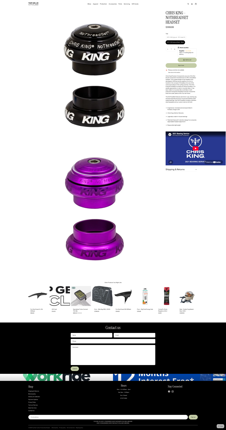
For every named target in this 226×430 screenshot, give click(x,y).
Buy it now (181, 65)
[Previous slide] (29, 296)
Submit (75, 368)
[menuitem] (89, 4)
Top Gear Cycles (36, 427)
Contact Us (31, 410)
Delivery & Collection (34, 396)
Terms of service (71, 427)
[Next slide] (47, 296)
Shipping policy (79, 427)
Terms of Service (33, 405)
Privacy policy (62, 427)
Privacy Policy (32, 402)
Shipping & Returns (175, 169)
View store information (174, 72)
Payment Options (33, 399)
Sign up (193, 417)
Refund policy (32, 394)
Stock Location (184, 47)
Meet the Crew (32, 408)
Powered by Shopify (45, 427)
